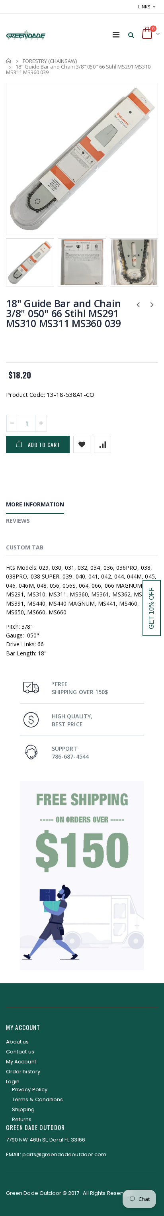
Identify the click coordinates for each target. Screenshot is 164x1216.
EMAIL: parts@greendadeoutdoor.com (56, 1154)
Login (13, 1081)
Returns (21, 1119)
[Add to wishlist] (81, 444)
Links (144, 7)
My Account (21, 1061)
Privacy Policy (29, 1089)
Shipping (23, 1109)
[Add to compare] (102, 444)
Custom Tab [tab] (24, 547)
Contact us (20, 1051)
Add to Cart (44, 444)
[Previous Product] (138, 304)
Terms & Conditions (37, 1099)
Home (9, 60)
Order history (23, 1071)
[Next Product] (152, 304)
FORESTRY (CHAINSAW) (50, 61)
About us (17, 1041)
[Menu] (116, 34)
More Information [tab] (35, 504)
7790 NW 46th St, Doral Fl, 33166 (45, 1139)
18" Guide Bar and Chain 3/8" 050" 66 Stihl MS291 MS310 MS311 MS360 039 (63, 313)
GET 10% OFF (151, 608)
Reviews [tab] (18, 520)
